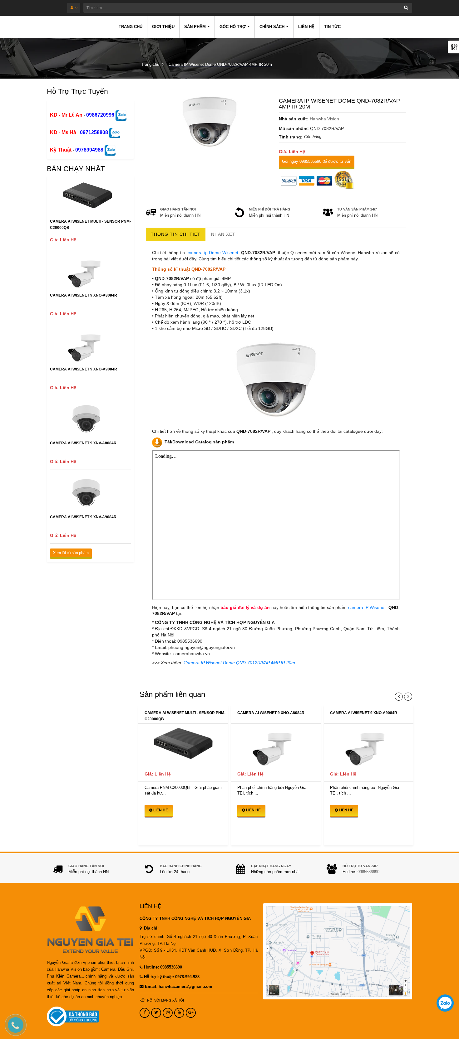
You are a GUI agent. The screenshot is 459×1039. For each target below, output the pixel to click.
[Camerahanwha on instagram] (168, 1013)
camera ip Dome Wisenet (213, 252)
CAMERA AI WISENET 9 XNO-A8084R (83, 295)
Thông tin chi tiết (175, 234)
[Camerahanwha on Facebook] (145, 1013)
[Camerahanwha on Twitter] (156, 1013)
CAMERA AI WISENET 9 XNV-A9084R (83, 517)
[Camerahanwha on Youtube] (179, 1013)
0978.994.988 (187, 977)
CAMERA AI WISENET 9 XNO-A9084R (83, 369)
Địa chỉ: (151, 928)
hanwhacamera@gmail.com (185, 986)
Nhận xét (223, 234)
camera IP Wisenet (366, 607)
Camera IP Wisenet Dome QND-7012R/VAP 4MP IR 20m (239, 662)
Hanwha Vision (324, 118)
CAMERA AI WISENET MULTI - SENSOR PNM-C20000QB (90, 224)
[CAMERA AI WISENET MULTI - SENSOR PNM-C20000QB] (183, 745)
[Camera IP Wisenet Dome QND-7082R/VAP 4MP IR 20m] (209, 122)
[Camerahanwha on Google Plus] (191, 1013)
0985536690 (368, 872)
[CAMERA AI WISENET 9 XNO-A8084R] (276, 745)
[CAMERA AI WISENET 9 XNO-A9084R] (368, 745)
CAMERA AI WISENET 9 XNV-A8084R (83, 443)
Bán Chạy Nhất (76, 169)
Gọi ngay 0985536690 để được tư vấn (316, 161)
